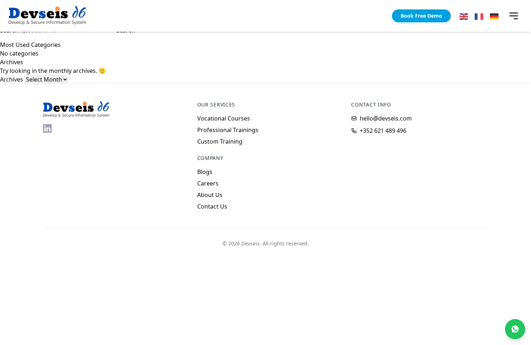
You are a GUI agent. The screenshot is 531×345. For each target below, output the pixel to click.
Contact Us (212, 206)
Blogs (204, 172)
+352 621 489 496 (383, 131)
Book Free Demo (421, 15)
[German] (494, 15)
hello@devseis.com (386, 118)
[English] (464, 15)
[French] (479, 15)
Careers (208, 183)
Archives (11, 79)
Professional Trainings (227, 130)
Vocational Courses (223, 118)
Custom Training (219, 141)
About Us (210, 195)
